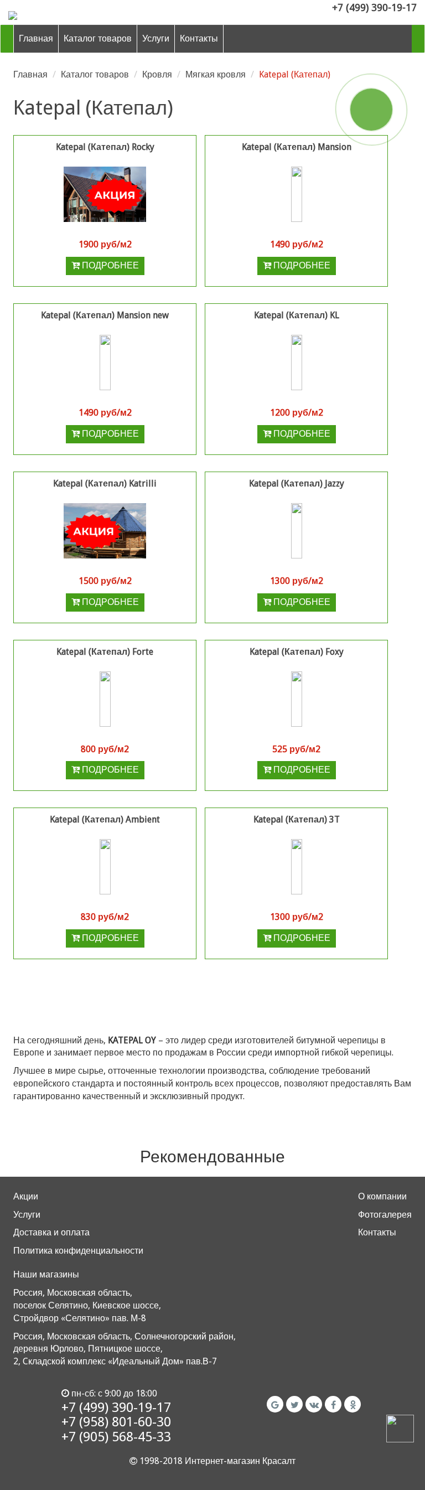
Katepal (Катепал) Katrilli (105, 483)
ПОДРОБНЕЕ (109, 265)
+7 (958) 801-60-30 (116, 1422)
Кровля (157, 74)
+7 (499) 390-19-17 (374, 8)
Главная (36, 38)
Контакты (199, 38)
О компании (382, 1196)
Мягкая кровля (215, 74)
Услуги (155, 38)
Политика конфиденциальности (78, 1250)
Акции (25, 1196)
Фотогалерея (385, 1214)
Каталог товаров (98, 38)
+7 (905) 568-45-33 (116, 1437)
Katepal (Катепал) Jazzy (296, 483)
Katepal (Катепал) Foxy (297, 651)
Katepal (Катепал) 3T (296, 819)
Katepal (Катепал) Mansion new (105, 315)
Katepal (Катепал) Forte (104, 651)
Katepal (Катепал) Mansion (296, 147)
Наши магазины (46, 1274)
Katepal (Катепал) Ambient (105, 819)
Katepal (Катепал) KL (296, 315)
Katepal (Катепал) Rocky (105, 147)
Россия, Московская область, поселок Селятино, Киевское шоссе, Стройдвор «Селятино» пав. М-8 (87, 1305)
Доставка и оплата (51, 1232)
